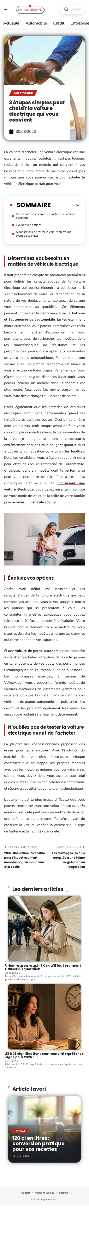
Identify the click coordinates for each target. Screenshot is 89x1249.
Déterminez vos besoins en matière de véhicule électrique (46, 216)
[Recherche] (66, 9)
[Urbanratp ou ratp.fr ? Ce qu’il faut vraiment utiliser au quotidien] (44, 928)
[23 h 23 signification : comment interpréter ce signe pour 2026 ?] (44, 1017)
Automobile (23, 93)
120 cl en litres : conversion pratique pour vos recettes (38, 1144)
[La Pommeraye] (29, 9)
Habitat (20, 1131)
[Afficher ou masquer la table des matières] (65, 205)
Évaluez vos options (29, 225)
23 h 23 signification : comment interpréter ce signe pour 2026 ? (44, 1055)
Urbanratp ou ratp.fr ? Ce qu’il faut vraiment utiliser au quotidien (43, 967)
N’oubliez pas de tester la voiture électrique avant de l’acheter (43, 234)
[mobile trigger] (7, 9)
